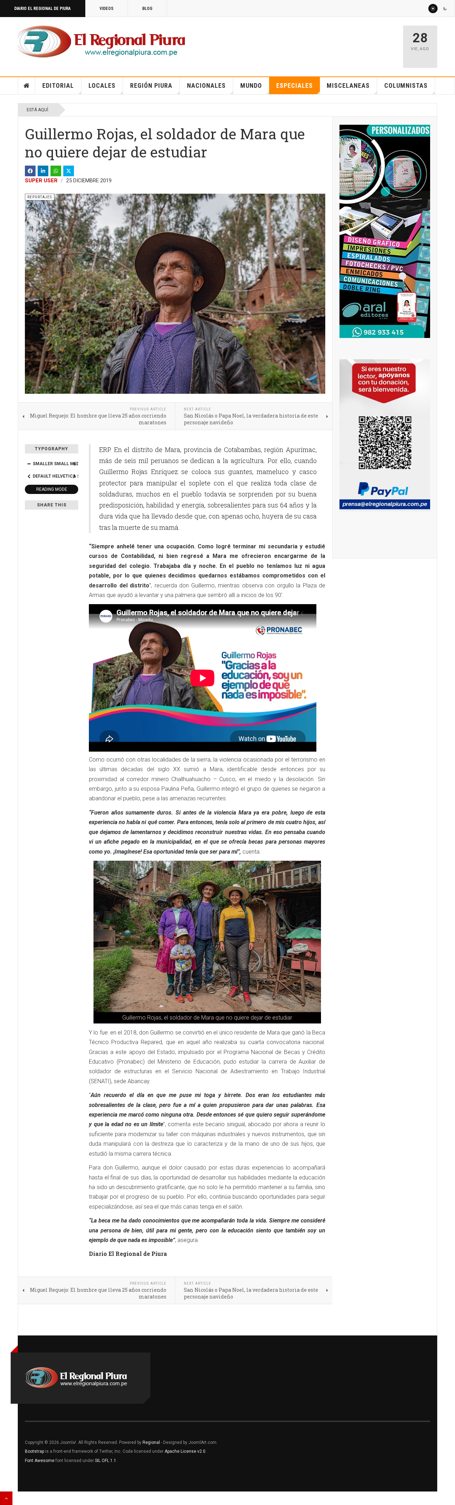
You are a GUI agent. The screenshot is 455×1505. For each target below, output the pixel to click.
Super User (41, 180)
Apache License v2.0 (185, 1451)
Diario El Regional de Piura (42, 8)
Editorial (58, 85)
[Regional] (101, 42)
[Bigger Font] (74, 464)
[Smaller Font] (29, 464)
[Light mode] (433, 8)
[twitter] (68, 171)
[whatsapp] (55, 171)
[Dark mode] (445, 8)
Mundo (251, 85)
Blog (147, 8)
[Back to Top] (6, 1498)
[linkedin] (43, 171)
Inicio (26, 85)
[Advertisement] (313, 43)
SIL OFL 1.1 (105, 1460)
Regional (151, 1442)
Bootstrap (34, 1451)
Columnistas (406, 85)
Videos (106, 8)
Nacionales (206, 85)
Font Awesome (39, 1460)
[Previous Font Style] (29, 476)
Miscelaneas (348, 85)
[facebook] (30, 171)
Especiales (294, 85)
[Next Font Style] (74, 476)
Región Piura (151, 85)
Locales (102, 85)
